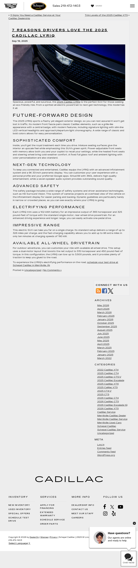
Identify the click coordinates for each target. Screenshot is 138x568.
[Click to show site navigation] (131, 6)
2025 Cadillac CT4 (108, 373)
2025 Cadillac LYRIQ (68, 102)
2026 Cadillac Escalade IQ (112, 405)
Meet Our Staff (83, 513)
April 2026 (103, 309)
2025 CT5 (103, 394)
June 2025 (103, 337)
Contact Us (80, 509)
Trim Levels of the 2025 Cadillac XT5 (106, 15)
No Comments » (52, 270)
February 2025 (105, 351)
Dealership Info (83, 505)
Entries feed (104, 448)
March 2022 (104, 358)
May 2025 (103, 340)
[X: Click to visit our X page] (113, 507)
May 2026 (103, 305)
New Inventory (19, 505)
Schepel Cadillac (106, 426)
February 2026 (105, 316)
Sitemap (44, 537)
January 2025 (105, 354)
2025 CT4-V (104, 391)
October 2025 (105, 323)
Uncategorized (32, 270)
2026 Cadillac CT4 (108, 398)
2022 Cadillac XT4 (107, 370)
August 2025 (104, 330)
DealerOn (34, 537)
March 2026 (104, 312)
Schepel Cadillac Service (111, 429)
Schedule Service (52, 520)
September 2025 (107, 326)
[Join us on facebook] (104, 291)
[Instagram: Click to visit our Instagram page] (107, 513)
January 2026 (105, 319)
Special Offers (19, 513)
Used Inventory (19, 509)
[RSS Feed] (98, 291)
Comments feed (106, 451)
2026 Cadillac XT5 (108, 408)
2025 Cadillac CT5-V (109, 377)
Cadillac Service (106, 412)
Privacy (53, 537)
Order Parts (49, 524)
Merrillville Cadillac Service (112, 419)
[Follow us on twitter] (110, 291)
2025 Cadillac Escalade (110, 380)
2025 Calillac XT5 (107, 387)
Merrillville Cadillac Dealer (111, 415)
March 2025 (104, 347)
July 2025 (103, 333)
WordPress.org (106, 455)
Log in (100, 444)
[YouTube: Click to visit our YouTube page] (122, 507)
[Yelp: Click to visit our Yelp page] (115, 513)
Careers (78, 518)
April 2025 (103, 344)
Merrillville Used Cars (109, 422)
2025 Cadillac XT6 (108, 384)
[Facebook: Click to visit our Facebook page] (106, 507)
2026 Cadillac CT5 (108, 401)
